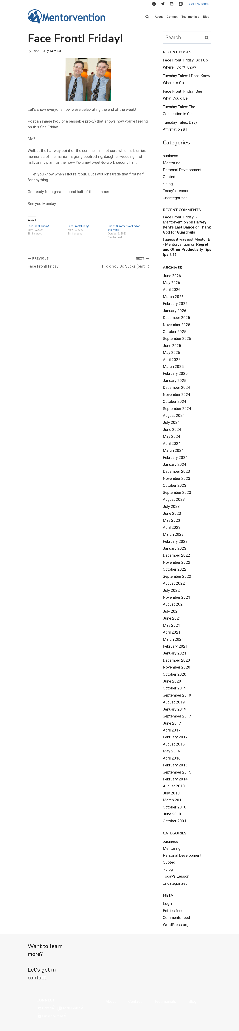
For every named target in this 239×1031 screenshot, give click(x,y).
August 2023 (174, 499)
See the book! (199, 3)
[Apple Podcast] (181, 4)
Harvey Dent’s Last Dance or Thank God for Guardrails (187, 227)
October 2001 (174, 821)
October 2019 (174, 688)
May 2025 (171, 352)
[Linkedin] (172, 4)
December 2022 (176, 555)
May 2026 (171, 282)
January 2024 (174, 464)
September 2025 (177, 338)
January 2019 (174, 709)
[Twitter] (163, 4)
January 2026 (174, 310)
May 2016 (171, 751)
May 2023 (171, 520)
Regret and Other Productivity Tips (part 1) (187, 249)
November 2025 (176, 324)
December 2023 (176, 471)
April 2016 (172, 758)
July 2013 (171, 793)
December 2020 (176, 660)
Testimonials (190, 16)
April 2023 (172, 527)
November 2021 (176, 597)
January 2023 (174, 548)
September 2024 (177, 408)
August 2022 (174, 583)
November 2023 (176, 478)
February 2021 (175, 646)
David (35, 51)
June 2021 (172, 618)
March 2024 (173, 450)
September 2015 (177, 772)
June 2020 (172, 681)
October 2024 (174, 401)
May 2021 (171, 625)
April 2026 (172, 289)
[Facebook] (154, 4)
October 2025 (174, 331)
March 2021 (173, 639)
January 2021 (174, 653)
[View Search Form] (147, 17)
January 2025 (174, 380)
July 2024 (171, 422)
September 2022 (177, 576)
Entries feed (173, 910)
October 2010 (174, 807)
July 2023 (171, 506)
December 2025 (176, 317)
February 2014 (175, 779)
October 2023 (174, 485)
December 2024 (176, 387)
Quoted (169, 177)
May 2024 (171, 436)
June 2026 (172, 276)
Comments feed (176, 917)
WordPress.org (175, 924)
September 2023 (177, 492)
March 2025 (173, 366)
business (170, 156)
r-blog (168, 184)
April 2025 (172, 359)
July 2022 (171, 590)
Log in (168, 903)
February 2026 (175, 303)
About (159, 16)
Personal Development (182, 170)
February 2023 (175, 541)
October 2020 (174, 674)
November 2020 (176, 667)
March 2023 (173, 534)
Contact (172, 16)
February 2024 (175, 457)
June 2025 (172, 345)
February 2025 (175, 373)
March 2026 (173, 296)
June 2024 (172, 429)
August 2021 (174, 604)
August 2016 (174, 744)
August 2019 (174, 702)
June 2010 (172, 814)
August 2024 (174, 415)
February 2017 (175, 737)
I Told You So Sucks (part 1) (125, 262)
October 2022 (174, 569)
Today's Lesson (176, 191)
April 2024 (172, 443)
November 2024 (176, 394)
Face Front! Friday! (38, 226)
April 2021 (172, 632)
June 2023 (172, 513)
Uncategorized (175, 198)
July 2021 (171, 611)
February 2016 (175, 765)
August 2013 (174, 786)
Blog (206, 16)
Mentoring (171, 163)
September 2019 (177, 695)
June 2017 (172, 723)
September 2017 (177, 716)
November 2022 (176, 562)
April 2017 (172, 730)
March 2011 (173, 800)
